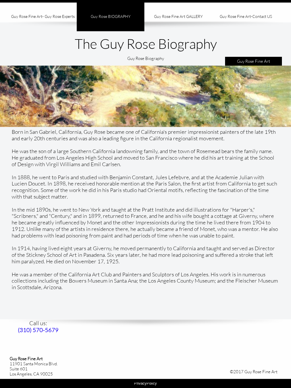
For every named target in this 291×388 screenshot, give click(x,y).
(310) (25, 329)
